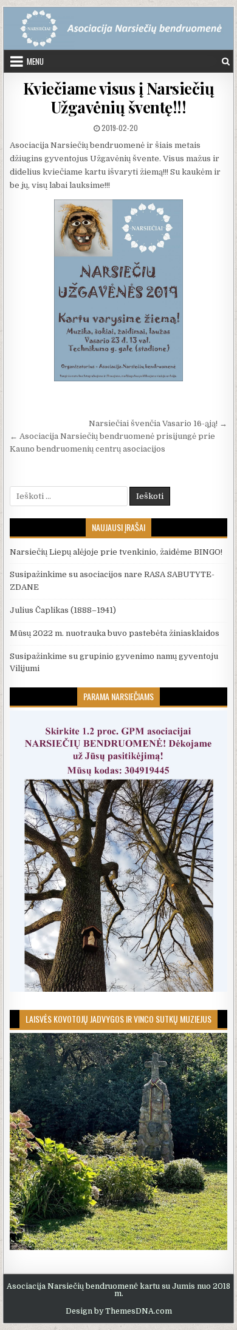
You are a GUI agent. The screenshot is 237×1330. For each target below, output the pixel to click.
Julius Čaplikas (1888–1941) (63, 610)
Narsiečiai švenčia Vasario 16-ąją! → (158, 423)
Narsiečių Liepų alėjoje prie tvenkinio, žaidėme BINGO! (116, 551)
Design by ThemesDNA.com (119, 1311)
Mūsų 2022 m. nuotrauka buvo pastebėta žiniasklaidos (114, 633)
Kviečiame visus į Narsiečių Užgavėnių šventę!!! (119, 98)
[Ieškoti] (226, 61)
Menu (35, 61)
